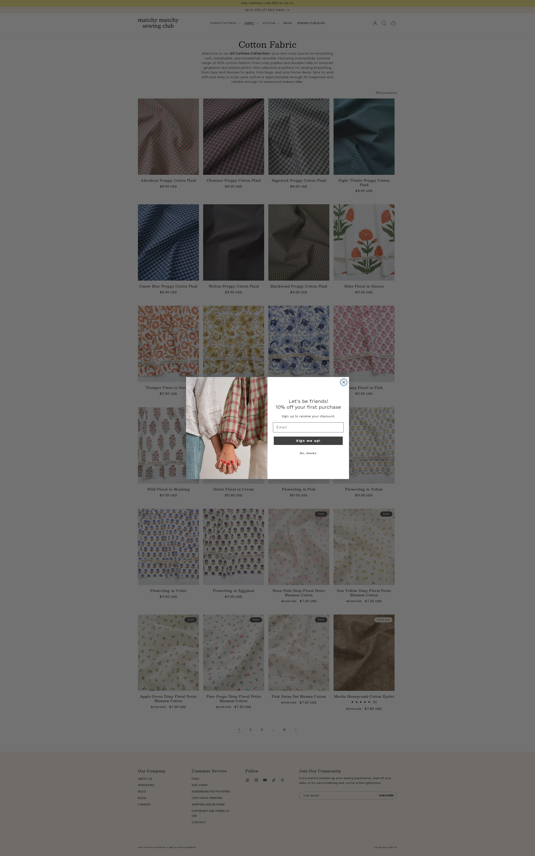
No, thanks (308, 453)
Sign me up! (308, 441)
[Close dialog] (344, 382)
